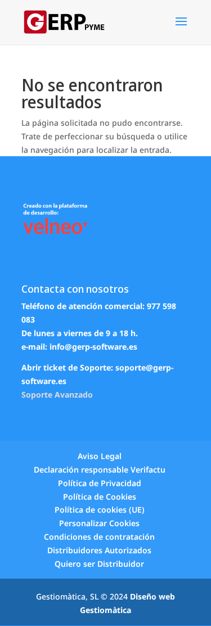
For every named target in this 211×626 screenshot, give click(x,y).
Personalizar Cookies (99, 523)
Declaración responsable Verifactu (99, 469)
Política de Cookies (99, 496)
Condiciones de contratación (99, 536)
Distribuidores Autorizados (99, 550)
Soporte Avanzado (57, 394)
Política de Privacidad (99, 483)
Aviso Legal (100, 456)
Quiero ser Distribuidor (99, 563)
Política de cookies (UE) (100, 509)
